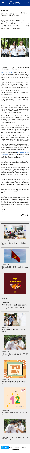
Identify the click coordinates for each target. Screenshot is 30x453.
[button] (3, 2)
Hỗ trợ (10, 447)
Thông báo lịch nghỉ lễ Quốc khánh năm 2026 (15, 267)
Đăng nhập (24, 447)
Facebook (16, 447)
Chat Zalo (6, 447)
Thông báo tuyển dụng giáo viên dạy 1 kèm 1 (14, 382)
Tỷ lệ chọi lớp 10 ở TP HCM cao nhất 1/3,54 (14, 330)
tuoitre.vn (7, 211)
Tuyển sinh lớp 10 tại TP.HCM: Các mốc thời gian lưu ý (15, 437)
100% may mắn (7, 298)
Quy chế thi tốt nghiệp (6, 72)
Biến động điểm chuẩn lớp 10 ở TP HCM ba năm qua (15, 354)
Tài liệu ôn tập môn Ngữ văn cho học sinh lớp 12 (14, 243)
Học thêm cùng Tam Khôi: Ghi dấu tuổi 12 (14, 413)
